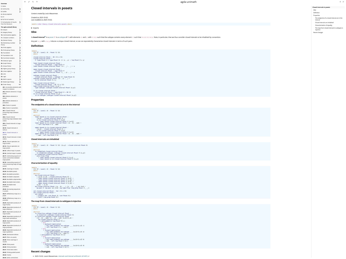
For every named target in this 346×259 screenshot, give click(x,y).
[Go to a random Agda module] (37, 2)
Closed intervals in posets (10, 133)
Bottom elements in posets (10, 97)
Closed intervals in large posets (12, 124)
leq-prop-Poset (77, 188)
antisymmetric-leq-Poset (51, 221)
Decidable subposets (11, 177)
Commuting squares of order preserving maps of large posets (12, 164)
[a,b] (39, 118)
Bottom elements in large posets (12, 92)
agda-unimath (188, 1)
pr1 (44, 222)
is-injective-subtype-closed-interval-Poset (52, 213)
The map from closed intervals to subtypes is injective (329, 29)
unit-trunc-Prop (43, 156)
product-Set (42, 195)
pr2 (44, 236)
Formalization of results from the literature (9, 23)
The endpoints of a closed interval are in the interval (328, 19)
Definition (316, 12)
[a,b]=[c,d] (67, 218)
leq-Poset (75, 60)
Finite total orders (10, 249)
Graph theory (6, 63)
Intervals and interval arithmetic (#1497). (73, 256)
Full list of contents (7, 19)
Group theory (6, 66)
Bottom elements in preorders (10, 101)
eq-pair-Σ (40, 188)
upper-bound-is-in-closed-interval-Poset (51, 127)
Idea (314, 10)
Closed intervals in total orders (12, 138)
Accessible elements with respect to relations (12, 88)
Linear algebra (6, 71)
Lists (3, 74)
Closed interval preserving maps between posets (10, 112)
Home (3, 6)
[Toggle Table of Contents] (25, 2)
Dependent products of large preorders (12, 226)
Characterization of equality (323, 25)
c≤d (60, 218)
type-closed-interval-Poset (44, 83)
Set (57, 191)
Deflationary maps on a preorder (12, 199)
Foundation (5, 53)
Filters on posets (10, 237)
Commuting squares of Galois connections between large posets (11, 158)
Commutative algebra (8, 35)
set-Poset (52, 195)
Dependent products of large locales (12, 213)
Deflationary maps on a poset (12, 194)
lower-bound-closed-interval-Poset (46, 63)
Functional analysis (8, 58)
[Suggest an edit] (343, 2)
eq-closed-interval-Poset (45, 175)
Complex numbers (7, 38)
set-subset (39, 194)
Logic (3, 76)
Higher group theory (8, 68)
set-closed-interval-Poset (43, 191)
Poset (52, 52)
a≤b (77, 123)
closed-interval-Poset (41, 57)
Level (43, 52)
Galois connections (10, 257)
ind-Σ (40, 197)
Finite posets (8, 244)
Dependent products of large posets (12, 222)
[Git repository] (340, 2)
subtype (62, 37)
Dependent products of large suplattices (12, 231)
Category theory (6, 32)
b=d (82, 186)
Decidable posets (10, 171)
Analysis (4, 30)
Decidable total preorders (9, 185)
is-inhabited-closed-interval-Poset (49, 151)
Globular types (6, 61)
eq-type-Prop (65, 188)
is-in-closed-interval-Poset (44, 90)
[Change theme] (29, 2)
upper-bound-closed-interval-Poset (46, 69)
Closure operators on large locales (11, 142)
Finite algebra (6, 47)
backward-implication (53, 224)
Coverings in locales (11, 169)
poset (51, 37)
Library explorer (6, 14)
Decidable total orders (11, 182)
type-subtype (40, 87)
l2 (37, 52)
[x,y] (57, 86)
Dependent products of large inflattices (12, 208)
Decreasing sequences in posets (11, 190)
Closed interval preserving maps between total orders (12, 119)
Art (2, 17)
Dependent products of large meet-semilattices (12, 217)
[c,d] (45, 176)
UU (54, 57)
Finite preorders (9, 247)
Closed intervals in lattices (10, 129)
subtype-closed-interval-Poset (45, 75)
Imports (36, 28)
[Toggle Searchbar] (33, 2)
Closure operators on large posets (11, 147)
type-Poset (41, 60)
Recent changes (318, 32)
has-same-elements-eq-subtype (57, 225)
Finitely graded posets (11, 252)
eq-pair (48, 188)
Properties (316, 15)
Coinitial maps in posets (12, 153)
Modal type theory (7, 82)
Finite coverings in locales (10, 241)
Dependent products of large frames (12, 204)
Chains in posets (9, 105)
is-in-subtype (40, 95)
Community (5, 9)
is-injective (41, 215)
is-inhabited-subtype (45, 153)
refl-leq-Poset (44, 124)
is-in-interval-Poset (43, 80)
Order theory (6, 84)
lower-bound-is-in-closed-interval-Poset (51, 117)
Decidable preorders (11, 174)
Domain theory (6, 40)
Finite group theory (8, 50)
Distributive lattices (10, 234)
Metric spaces (6, 79)
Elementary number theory (8, 44)
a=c (79, 186)
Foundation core (7, 55)
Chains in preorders (10, 108)
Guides (4, 11)
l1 (35, 52)
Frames (7, 255)
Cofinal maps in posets (11, 150)
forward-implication (52, 230)
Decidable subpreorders (12, 179)
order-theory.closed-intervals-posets (52, 24)
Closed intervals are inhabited (324, 22)
